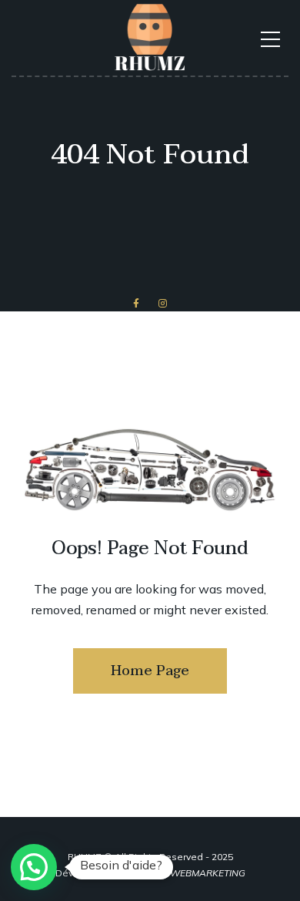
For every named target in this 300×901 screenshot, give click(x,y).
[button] (34, 867)
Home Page (150, 671)
